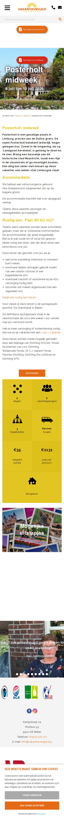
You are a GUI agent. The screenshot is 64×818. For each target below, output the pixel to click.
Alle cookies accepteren (32, 805)
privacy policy (41, 813)
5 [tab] (32, 674)
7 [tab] (39, 674)
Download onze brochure (33, 29)
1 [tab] (32, 107)
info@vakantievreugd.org (36, 741)
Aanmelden (32, 373)
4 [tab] (28, 674)
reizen (26, 116)
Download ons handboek (33, 60)
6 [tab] (36, 674)
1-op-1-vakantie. (51, 332)
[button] (32, 29)
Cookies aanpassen (32, 795)
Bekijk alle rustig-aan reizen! (19, 297)
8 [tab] (43, 674)
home (18, 116)
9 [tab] (47, 674)
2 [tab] (21, 674)
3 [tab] (24, 674)
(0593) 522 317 (38, 736)
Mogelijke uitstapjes (32, 529)
